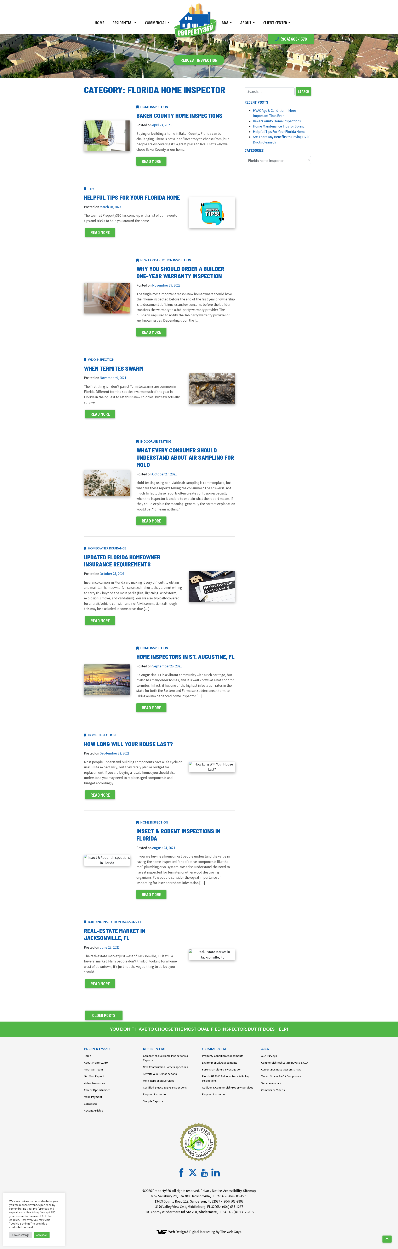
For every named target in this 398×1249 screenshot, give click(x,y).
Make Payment (93, 1097)
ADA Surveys (269, 1056)
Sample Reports (153, 1101)
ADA (225, 23)
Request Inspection (155, 1094)
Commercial (155, 23)
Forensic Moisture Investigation (221, 1069)
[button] (387, 1239)
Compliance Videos (273, 1090)
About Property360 (96, 1062)
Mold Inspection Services (158, 1081)
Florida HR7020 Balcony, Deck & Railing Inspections (226, 1078)
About (245, 23)
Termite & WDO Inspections (160, 1074)
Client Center (275, 23)
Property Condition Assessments (222, 1056)
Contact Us (90, 1104)
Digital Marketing (202, 1232)
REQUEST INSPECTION (199, 60)
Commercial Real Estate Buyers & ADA (284, 1062)
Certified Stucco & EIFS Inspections (165, 1087)
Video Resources (94, 1083)
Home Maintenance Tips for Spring (279, 126)
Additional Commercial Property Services (227, 1087)
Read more (151, 161)
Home (99, 23)
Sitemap (249, 1190)
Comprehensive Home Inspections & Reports (165, 1058)
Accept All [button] (41, 1235)
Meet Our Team (93, 1069)
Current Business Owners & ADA (281, 1069)
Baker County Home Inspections (277, 121)
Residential (123, 23)
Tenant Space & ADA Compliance (281, 1076)
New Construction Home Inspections (165, 1067)
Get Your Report (94, 1076)
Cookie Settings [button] (20, 1235)
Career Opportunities (97, 1090)
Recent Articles (93, 1110)
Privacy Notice (211, 1190)
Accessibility (232, 1190)
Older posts (103, 1015)
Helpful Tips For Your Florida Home (279, 131)
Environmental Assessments (219, 1062)
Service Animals (271, 1083)
